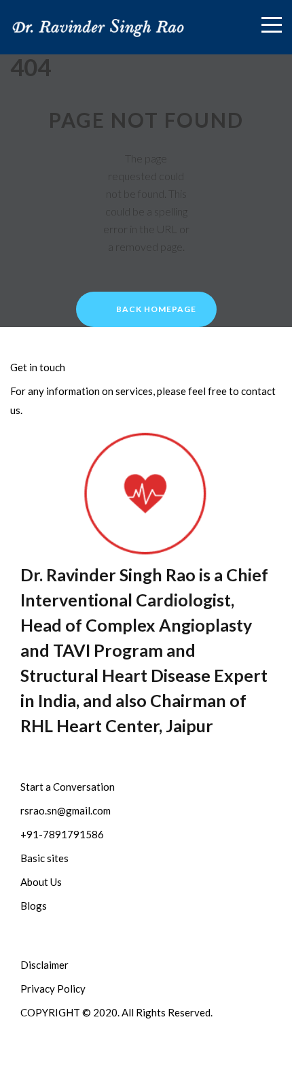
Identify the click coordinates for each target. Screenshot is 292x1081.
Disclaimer (44, 965)
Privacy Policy (53, 988)
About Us (41, 882)
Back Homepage (156, 309)
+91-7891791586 (62, 834)
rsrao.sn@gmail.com (65, 810)
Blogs (33, 905)
